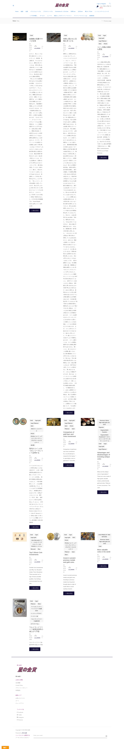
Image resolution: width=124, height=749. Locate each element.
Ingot (104, 35)
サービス (42, 15)
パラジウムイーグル (35, 11)
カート (17, 700)
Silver (66, 554)
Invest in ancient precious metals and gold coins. (69, 560)
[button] (103, 7)
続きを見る (36, 210)
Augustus (101, 427)
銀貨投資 (91, 15)
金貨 (27, 11)
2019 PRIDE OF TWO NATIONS (104, 535)
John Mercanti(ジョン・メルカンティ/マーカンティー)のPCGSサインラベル (36, 543)
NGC (100, 43)
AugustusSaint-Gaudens (105, 431)
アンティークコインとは (80, 15)
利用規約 (18, 690)
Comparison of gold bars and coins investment (69, 434)
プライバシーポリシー (21, 688)
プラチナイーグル (48, 11)
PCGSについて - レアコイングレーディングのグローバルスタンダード (36, 439)
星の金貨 (24, 733)
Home (16, 11)
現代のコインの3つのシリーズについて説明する (36, 451)
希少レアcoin (88, 11)
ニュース (49, 15)
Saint (73, 428)
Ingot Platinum (102, 41)
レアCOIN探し (34, 15)
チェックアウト (20, 703)
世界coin (73, 11)
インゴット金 (34, 616)
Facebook (20, 712)
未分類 (32, 445)
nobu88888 (37, 48)
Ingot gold (101, 38)
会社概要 (18, 682)
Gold (31, 35)
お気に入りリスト (20, 698)
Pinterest (20, 720)
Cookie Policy (19, 685)
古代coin (80, 11)
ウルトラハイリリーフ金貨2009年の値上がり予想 (36, 629)
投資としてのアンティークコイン (63, 15)
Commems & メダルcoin (61, 11)
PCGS (105, 43)
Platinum (67, 428)
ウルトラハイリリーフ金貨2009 (36, 620)
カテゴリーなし (35, 623)
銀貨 (22, 11)
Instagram (21, 717)
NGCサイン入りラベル (36, 429)
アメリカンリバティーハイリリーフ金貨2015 (36, 608)
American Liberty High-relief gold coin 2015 (104, 422)
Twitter (20, 715)
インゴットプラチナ (36, 613)
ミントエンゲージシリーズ (102, 11)
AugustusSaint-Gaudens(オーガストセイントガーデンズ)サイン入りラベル (104, 438)
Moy (39, 549)
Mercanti (33, 549)
